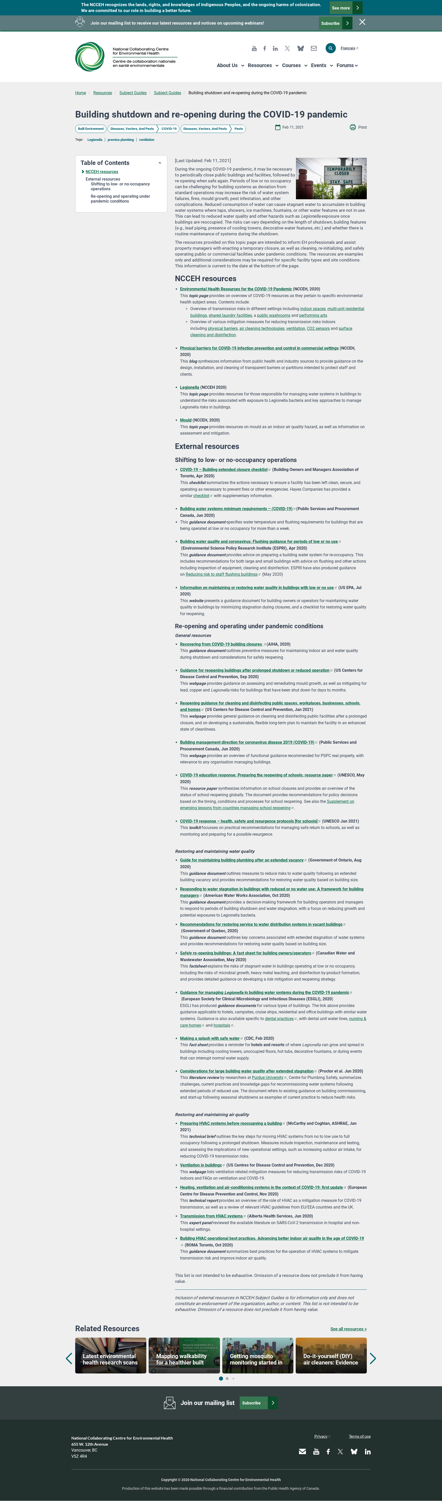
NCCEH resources (102, 171)
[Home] (128, 56)
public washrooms (273, 315)
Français (348, 48)
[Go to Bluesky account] (300, 48)
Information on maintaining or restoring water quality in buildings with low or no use (257, 587)
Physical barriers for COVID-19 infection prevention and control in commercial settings (259, 348)
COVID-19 (169, 129)
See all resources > (348, 1328)
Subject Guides (133, 92)
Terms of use (360, 1436)
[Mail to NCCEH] (314, 48)
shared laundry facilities (230, 315)
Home (80, 92)
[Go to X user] (287, 48)
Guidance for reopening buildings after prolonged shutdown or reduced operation (254, 670)
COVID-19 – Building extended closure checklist (224, 469)
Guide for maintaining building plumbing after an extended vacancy (242, 860)
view (110, 1355)
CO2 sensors (318, 328)
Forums (345, 65)
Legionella (94, 140)
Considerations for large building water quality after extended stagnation (247, 1071)
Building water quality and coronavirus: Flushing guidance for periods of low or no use (259, 541)
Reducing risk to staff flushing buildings (222, 574)
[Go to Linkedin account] (275, 48)
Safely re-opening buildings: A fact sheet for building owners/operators (245, 953)
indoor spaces (313, 308)
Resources (260, 65)
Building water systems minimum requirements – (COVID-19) (236, 508)
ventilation (146, 140)
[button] (121, 163)
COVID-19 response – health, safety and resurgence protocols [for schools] (248, 821)
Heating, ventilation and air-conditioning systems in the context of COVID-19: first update (261, 1187)
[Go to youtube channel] (254, 48)
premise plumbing (121, 140)
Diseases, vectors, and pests (132, 129)
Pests (239, 129)
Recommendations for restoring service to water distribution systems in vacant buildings (261, 924)
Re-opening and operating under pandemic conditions (120, 199)
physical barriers (223, 328)
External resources (103, 179)
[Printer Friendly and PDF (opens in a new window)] (358, 127)
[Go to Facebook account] (264, 48)
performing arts (313, 315)
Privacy (320, 1436)
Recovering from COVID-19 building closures (221, 644)
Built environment (91, 129)
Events (318, 65)
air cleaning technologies (261, 328)
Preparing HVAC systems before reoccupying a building (231, 1123)
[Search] (331, 48)
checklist (201, 495)
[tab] (121, 163)
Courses (291, 65)
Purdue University (267, 1077)
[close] (362, 22)
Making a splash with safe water (210, 1038)
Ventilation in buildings (201, 1165)
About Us (227, 65)
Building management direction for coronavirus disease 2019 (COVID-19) (247, 742)
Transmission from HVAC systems (211, 1216)
